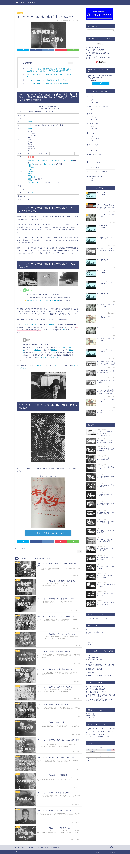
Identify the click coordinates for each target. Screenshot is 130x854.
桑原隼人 (31, 181)
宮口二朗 (31, 164)
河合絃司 (31, 168)
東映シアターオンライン (22, 851)
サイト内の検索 (20, 548)
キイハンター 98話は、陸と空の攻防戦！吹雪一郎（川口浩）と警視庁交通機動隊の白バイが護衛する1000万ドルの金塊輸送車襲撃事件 (49, 70)
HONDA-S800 (55, 300)
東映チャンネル (91, 714)
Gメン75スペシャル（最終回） (98, 106)
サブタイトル (95, 102)
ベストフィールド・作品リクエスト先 (97, 736)
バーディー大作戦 (67, 160)
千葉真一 (56, 365)
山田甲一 (31, 179)
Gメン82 (91, 114)
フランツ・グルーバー (35, 182)
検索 (79, 551)
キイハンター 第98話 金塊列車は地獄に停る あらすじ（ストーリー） (49, 75)
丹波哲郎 (51, 324)
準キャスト (89, 642)
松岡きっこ (31, 160)
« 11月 (88, 760)
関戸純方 (31, 169)
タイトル (93, 180)
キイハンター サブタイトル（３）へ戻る (48, 533)
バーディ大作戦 (54, 160)
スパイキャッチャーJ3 (96, 154)
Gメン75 (91, 96)
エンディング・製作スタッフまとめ (96, 618)
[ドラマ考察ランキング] (100, 62)
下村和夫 (31, 125)
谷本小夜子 (31, 177)
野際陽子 (54, 350)
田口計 (30, 166)
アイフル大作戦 (42, 160)
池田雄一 (31, 122)
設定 (92, 140)
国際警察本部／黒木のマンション (96, 632)
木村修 (30, 173)
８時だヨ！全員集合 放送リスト (47, 357)
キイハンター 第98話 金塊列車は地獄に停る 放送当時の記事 (47, 83)
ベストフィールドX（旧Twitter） (96, 734)
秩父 (33, 192)
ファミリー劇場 (91, 717)
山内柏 (30, 128)
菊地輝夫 (31, 175)
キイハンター (93, 133)
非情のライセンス (49, 164)
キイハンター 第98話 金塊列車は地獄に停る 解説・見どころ (47, 80)
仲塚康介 (31, 171)
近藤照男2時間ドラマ (95, 176)
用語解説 (89, 644)
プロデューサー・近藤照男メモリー (100, 171)
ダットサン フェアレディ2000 (37, 300)
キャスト (89, 641)
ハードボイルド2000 (24, 2)
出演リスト (89, 633)
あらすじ (20, 13)
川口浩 (64, 330)
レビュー (93, 157)
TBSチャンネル (91, 715)
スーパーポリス (94, 145)
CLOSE (70, 62)
